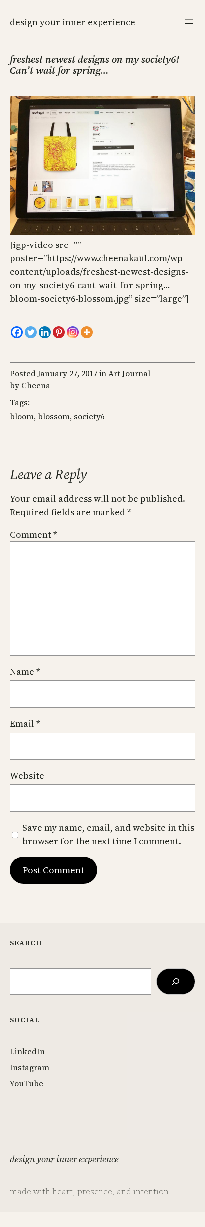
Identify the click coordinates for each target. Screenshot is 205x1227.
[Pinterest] (59, 332)
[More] (87, 332)
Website (27, 775)
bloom (22, 416)
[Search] (175, 981)
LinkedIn (27, 1051)
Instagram (29, 1067)
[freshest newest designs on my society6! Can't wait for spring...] (102, 231)
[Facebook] (17, 332)
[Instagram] (73, 332)
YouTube (26, 1083)
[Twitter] (31, 332)
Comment (33, 534)
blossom (54, 416)
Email (25, 723)
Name (25, 671)
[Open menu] (189, 22)
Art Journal (129, 373)
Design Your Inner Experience (72, 22)
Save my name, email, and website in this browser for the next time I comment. (108, 834)
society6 (89, 416)
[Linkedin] (45, 332)
